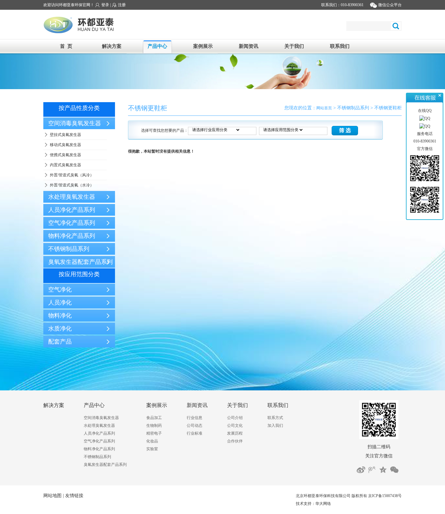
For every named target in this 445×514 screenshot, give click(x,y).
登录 (104, 5)
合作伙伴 (235, 441)
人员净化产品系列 (99, 433)
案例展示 (203, 46)
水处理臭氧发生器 (99, 425)
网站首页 (324, 108)
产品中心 (157, 46)
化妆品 (152, 441)
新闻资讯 (248, 46)
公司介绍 (235, 417)
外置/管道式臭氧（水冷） (72, 185)
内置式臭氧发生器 (65, 165)
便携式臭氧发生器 (65, 155)
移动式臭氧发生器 (65, 144)
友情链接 (74, 495)
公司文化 (235, 425)
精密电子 (154, 433)
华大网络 (323, 503)
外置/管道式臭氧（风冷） (72, 175)
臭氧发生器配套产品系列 (105, 464)
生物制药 (154, 425)
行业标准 (194, 433)
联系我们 (340, 46)
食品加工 (154, 417)
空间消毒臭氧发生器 (101, 417)
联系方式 (275, 417)
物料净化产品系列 (99, 449)
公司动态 (194, 425)
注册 (121, 5)
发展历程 (235, 433)
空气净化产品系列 (99, 441)
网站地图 (52, 495)
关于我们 (294, 46)
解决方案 (112, 46)
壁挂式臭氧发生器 (65, 134)
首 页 (66, 46)
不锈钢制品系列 (97, 456)
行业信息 (194, 417)
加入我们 (275, 425)
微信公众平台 (389, 5)
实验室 (152, 449)
